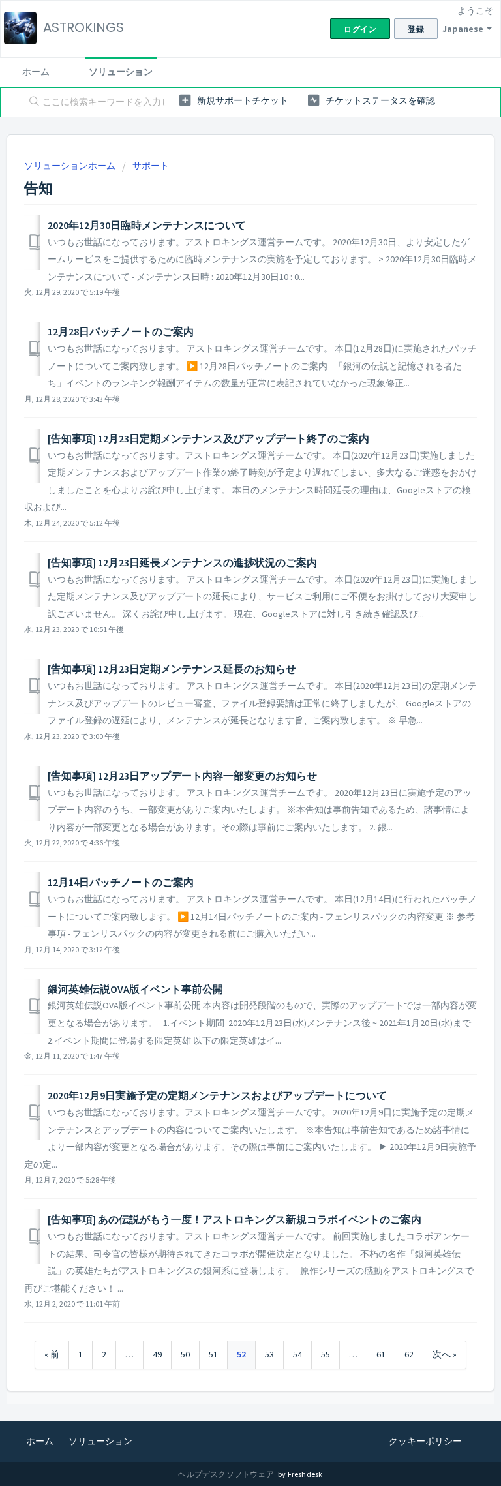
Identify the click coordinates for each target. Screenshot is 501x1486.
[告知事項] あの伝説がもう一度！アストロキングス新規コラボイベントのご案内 (234, 1219)
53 (269, 1354)
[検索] (31, 102)
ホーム (36, 72)
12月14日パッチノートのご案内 (121, 881)
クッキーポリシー (425, 1441)
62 (409, 1354)
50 (185, 1354)
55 (325, 1354)
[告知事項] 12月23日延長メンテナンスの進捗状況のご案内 (182, 562)
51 (213, 1354)
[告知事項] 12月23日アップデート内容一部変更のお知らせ (182, 775)
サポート (150, 166)
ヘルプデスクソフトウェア (226, 1474)
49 (157, 1354)
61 (381, 1354)
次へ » (445, 1354)
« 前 (51, 1354)
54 (297, 1354)
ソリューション (121, 72)
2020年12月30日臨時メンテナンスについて (147, 225)
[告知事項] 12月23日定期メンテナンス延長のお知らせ (172, 668)
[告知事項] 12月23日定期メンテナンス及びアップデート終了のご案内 (208, 438)
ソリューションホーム (70, 166)
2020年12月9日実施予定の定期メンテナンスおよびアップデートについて (217, 1095)
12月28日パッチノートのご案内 (121, 331)
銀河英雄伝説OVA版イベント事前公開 (135, 988)
